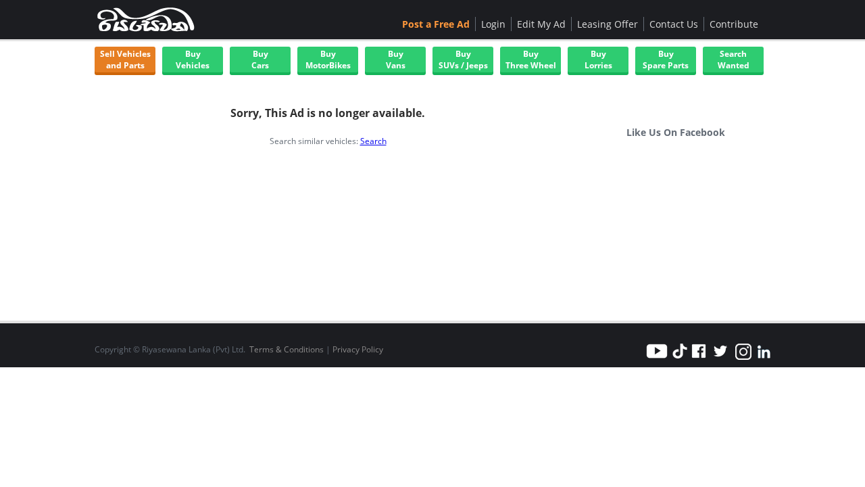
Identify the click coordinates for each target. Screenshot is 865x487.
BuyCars (260, 59)
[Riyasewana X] (720, 359)
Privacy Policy (357, 349)
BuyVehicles (192, 59)
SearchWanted (733, 59)
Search (373, 141)
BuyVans (395, 59)
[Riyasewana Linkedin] (763, 359)
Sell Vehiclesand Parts (125, 59)
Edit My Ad (541, 24)
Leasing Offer (607, 24)
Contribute (734, 24)
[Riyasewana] (145, 19)
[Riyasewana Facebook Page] (699, 359)
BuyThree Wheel (530, 59)
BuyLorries (598, 59)
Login (493, 24)
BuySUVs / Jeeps (463, 59)
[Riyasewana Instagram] (743, 359)
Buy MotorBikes (328, 59)
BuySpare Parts (666, 59)
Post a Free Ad (436, 24)
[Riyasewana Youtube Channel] (659, 359)
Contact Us (673, 24)
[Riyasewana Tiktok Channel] (680, 359)
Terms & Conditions (286, 349)
